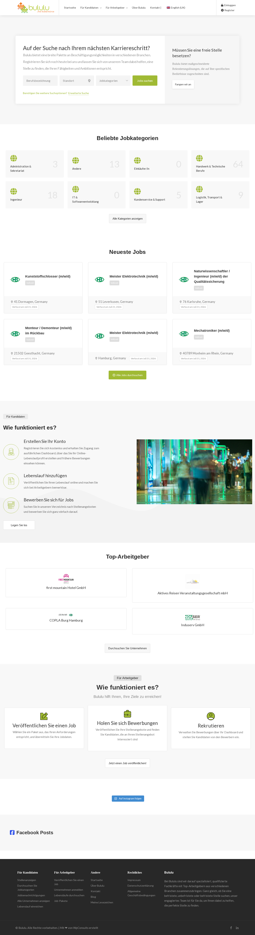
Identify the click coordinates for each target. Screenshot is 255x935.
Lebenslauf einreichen (30, 906)
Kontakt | (155, 7)
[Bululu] (35, 9)
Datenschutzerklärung (141, 885)
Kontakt (95, 891)
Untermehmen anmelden (68, 889)
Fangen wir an (183, 84)
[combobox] (113, 80)
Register (229, 10)
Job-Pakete (61, 900)
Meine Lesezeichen (102, 902)
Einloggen (230, 5)
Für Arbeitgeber (115, 7)
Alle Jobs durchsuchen (129, 375)
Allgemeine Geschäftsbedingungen (141, 893)
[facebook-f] (231, 928)
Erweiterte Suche (78, 93)
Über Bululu (139, 7)
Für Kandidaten (89, 7)
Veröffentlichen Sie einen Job (69, 882)
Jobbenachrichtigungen (31, 895)
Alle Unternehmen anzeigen (33, 900)
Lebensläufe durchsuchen (69, 895)
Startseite (70, 7)
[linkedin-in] (237, 928)
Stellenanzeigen (26, 880)
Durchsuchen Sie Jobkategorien (27, 887)
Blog (93, 896)
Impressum (134, 880)
